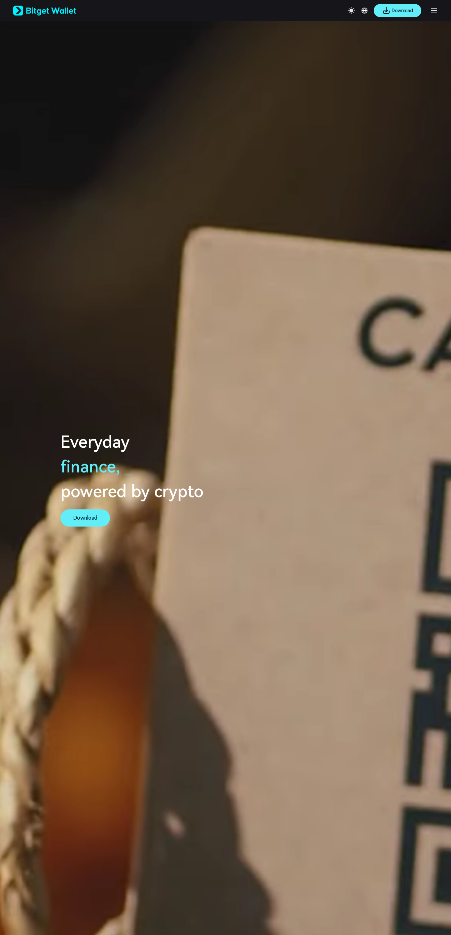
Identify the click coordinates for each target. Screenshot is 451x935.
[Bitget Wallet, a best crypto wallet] (53, 11)
